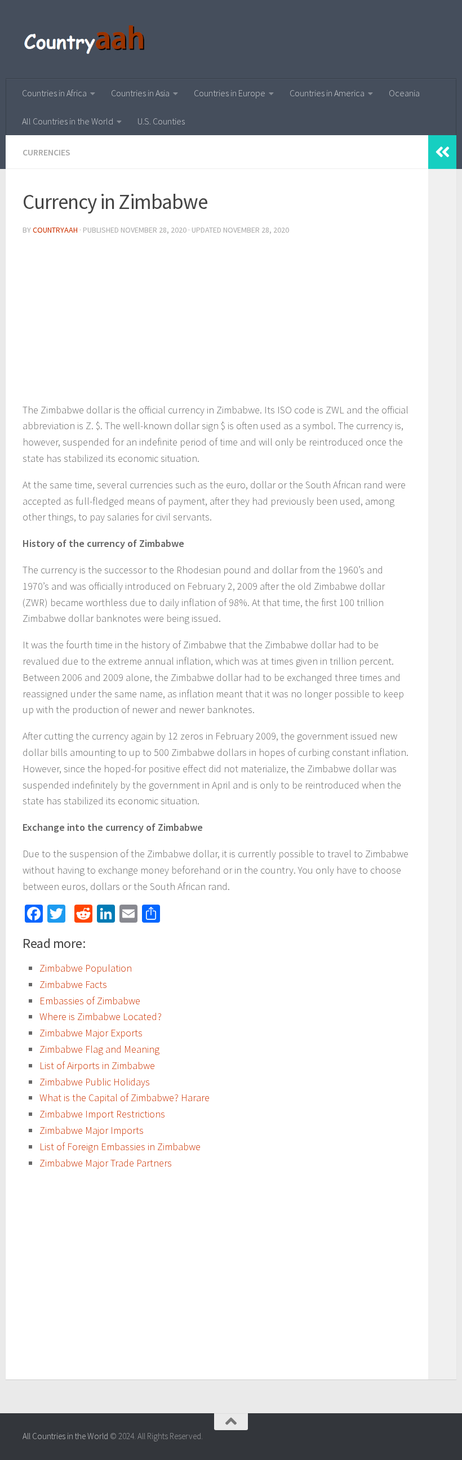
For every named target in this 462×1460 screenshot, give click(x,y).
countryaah (55, 230)
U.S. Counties (161, 121)
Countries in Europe (229, 93)
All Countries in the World (67, 121)
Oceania (404, 93)
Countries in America (327, 93)
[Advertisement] (217, 323)
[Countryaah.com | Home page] (86, 39)
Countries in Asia (140, 93)
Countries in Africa (54, 93)
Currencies (46, 152)
